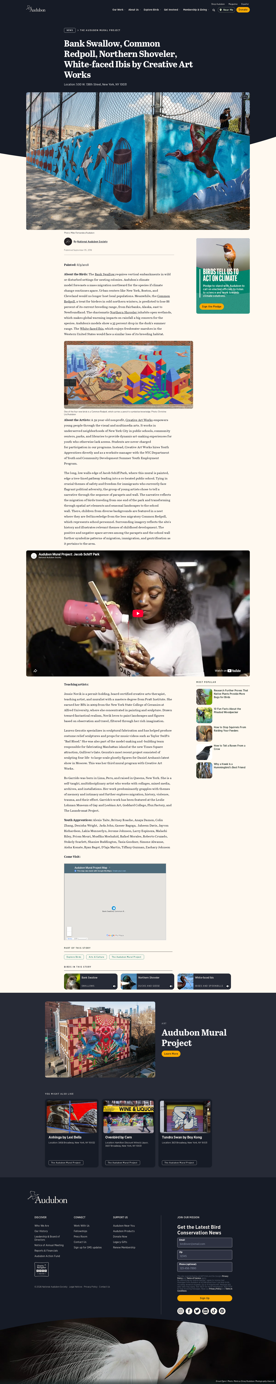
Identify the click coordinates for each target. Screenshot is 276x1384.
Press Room (80, 1236)
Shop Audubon (218, 4)
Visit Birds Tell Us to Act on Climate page (223, 276)
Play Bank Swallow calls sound (114, 986)
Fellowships (80, 1231)
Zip (181, 1252)
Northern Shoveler (124, 312)
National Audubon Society (92, 241)
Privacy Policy (91, 1286)
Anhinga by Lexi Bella (72, 1133)
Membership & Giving (195, 9)
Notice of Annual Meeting (49, 1245)
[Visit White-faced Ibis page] (204, 982)
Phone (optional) (188, 1264)
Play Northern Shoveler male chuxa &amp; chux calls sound (171, 986)
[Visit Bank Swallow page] (91, 982)
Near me (228, 9)
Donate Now (120, 1236)
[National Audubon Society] (68, 242)
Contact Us (80, 1242)
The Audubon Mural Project (100, 30)
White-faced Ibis (91, 328)
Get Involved (171, 9)
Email (182, 1240)
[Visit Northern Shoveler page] (147, 982)
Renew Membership (124, 1247)
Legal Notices (75, 1286)
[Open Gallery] (245, 97)
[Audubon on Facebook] (189, 1311)
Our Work (117, 9)
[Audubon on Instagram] (180, 1311)
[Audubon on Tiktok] (214, 1311)
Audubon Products (124, 1231)
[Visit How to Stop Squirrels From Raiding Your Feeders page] (223, 734)
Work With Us (81, 1225)
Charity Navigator (41, 1269)
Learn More (171, 1053)
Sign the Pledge (211, 306)
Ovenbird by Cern (128, 1133)
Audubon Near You (124, 1225)
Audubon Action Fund (47, 1256)
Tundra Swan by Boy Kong (185, 1133)
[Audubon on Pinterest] (222, 1311)
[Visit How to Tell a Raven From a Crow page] (223, 752)
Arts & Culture (96, 957)
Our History (41, 1231)
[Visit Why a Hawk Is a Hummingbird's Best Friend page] (223, 770)
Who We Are (41, 1225)
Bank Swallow (105, 274)
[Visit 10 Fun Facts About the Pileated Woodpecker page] (223, 715)
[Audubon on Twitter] (197, 1311)
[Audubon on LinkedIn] (205, 1311)
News (70, 30)
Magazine (233, 4)
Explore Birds (151, 9)
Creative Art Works (139, 420)
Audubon (35, 8)
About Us (133, 9)
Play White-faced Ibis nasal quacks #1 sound (228, 986)
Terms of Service (194, 1278)
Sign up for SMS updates (88, 1247)
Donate (243, 9)
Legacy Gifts (120, 1242)
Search (214, 9)
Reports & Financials (46, 1250)
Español (245, 4)
